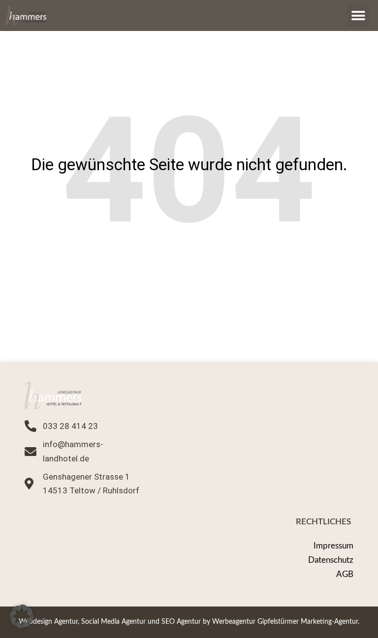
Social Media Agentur (113, 621)
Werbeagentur (233, 621)
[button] (358, 15)
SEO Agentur (181, 621)
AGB (344, 574)
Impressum (333, 546)
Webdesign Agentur (48, 621)
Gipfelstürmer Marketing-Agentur (307, 621)
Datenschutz (330, 560)
